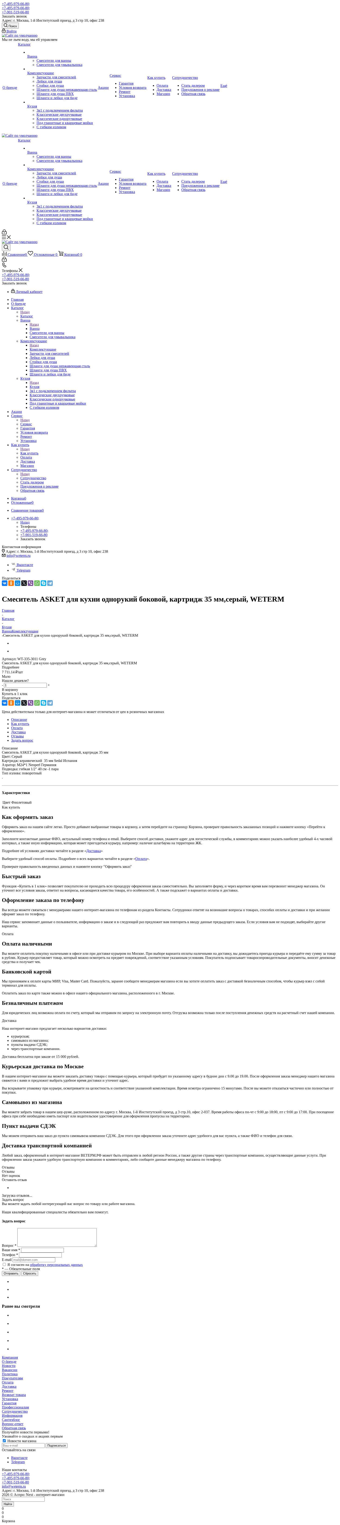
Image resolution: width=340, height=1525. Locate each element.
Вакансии (9, 1370)
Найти (8, 1504)
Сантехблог (11, 1420)
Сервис (26, 424)
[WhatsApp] (37, 583)
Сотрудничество (33, 478)
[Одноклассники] (11, 583)
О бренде (9, 1362)
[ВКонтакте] (4, 583)
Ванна (35, 329)
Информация (12, 1416)
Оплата (141, 859)
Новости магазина (21, 1441)
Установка (10, 1399)
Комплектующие (43, 349)
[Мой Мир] (17, 583)
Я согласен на (45, 1265)
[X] (24, 583)
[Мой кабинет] (4, 233)
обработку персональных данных (56, 1265)
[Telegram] (50, 583)
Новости (8, 1366)
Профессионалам (15, 1407)
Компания (10, 1357)
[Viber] (30, 583)
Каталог (26, 316)
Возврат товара (14, 1395)
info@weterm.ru (18, 556)
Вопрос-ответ (12, 1424)
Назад (25, 312)
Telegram (23, 570)
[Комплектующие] (62, 69)
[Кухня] (62, 102)
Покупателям (12, 1378)
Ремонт (7, 1391)
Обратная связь (14, 1428)
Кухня (34, 387)
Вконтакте (25, 565)
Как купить (29, 453)
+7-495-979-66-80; (16, 4)
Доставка (93, 851)
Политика (10, 1374)
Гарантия (9, 1403)
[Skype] (43, 583)
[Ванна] (62, 52)
